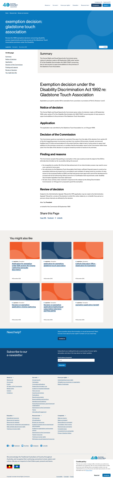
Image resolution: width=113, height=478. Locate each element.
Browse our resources (38, 422)
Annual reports (36, 380)
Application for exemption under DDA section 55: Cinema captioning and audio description (23, 267)
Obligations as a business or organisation (69, 382)
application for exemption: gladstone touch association (55, 265)
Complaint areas (62, 429)
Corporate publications (38, 384)
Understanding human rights (65, 380)
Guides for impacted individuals (40, 388)
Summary (8, 57)
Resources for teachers (13, 420)
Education (75, 5)
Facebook (51, 218)
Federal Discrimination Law (39, 386)
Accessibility (59, 476)
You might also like (11, 73)
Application (8, 62)
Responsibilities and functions (40, 399)
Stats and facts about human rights (16, 427)
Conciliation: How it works (65, 424)
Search (106, 5)
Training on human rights (13, 429)
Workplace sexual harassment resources (43, 439)
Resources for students (13, 422)
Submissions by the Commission (41, 408)
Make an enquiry (62, 418)
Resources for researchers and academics (18, 424)
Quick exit (106, 2)
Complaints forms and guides (66, 431)
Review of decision (11, 70)
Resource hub (85, 5)
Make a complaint (62, 420)
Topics (34, 410)
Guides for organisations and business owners (42, 429)
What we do (10, 380)
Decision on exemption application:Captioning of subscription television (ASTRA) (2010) (53, 308)
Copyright (66, 476)
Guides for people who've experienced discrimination (42, 425)
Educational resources (13, 418)
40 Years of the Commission (14, 386)
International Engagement (39, 412)
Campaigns (35, 382)
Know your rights (65, 5)
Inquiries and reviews (38, 393)
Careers (9, 391)
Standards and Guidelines (39, 401)
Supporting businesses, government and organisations (43, 404)
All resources (36, 418)
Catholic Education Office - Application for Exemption (85, 265)
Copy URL (43, 218)
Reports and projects (38, 397)
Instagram (36, 446)
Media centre (10, 388)
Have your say (36, 391)
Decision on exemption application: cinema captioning (24, 306)
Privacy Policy (89, 470)
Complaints (96, 5)
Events (9, 384)
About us (47, 5)
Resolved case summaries (65, 427)
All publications (36, 420)
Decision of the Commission (14, 65)
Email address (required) (65, 357)
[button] (103, 47)
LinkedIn (59, 218)
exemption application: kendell (87, 305)
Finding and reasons (11, 67)
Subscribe (62, 365)
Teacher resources (37, 435)
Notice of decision (10, 59)
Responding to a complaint (65, 422)
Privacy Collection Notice (64, 433)
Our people (10, 382)
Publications (35, 395)
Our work (55, 5)
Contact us (98, 2)
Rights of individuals (63, 384)
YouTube (26, 446)
